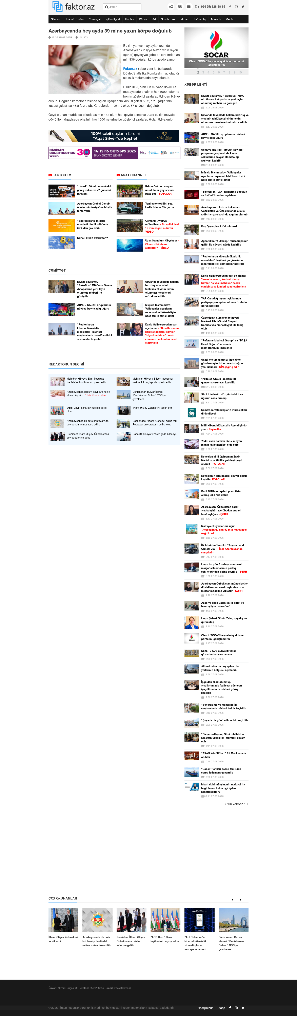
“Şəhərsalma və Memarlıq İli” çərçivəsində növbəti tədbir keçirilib (223, 706)
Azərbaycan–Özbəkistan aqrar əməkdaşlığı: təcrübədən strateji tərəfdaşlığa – (221, 510)
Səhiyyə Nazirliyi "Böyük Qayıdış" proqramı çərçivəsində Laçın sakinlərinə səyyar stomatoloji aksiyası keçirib (222, 155)
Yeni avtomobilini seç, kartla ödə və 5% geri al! (160, 205)
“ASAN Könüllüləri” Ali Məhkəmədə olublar (223, 755)
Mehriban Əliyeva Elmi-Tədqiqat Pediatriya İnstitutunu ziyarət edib (86, 380)
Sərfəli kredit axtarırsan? (92, 238)
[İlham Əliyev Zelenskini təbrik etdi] (63, 925)
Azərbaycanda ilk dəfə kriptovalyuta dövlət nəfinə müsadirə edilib (87, 422)
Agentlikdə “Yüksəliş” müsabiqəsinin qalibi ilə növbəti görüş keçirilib (224, 242)
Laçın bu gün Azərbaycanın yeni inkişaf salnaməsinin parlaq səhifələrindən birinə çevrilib (224, 568)
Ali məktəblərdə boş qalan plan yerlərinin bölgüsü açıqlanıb (220, 668)
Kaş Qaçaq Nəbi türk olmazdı (219, 226)
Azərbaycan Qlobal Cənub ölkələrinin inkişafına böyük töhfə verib (94, 207)
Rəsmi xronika (74, 19)
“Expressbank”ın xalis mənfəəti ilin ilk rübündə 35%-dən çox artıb (92, 224)
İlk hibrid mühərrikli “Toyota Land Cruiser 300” (222, 548)
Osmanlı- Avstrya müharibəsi (162, 226)
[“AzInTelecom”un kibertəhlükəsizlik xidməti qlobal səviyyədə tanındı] (199, 929)
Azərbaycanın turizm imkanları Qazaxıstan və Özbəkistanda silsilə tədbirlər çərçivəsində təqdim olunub (224, 210)
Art (154, 19)
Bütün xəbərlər (234, 804)
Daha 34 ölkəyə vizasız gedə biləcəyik (155, 434)
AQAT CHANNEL (134, 175)
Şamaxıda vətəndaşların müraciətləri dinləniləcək (224, 411)
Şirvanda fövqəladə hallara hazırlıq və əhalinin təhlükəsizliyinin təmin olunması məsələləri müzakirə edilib (162, 289)
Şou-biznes (168, 19)
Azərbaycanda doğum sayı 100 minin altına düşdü (88, 393)
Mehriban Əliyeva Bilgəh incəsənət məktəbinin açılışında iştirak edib (153, 380)
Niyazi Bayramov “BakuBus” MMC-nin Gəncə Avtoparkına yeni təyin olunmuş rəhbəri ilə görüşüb (94, 289)
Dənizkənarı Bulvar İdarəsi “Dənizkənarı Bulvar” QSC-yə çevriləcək (149, 395)
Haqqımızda (205, 1008)
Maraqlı (216, 19)
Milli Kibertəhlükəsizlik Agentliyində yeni (223, 427)
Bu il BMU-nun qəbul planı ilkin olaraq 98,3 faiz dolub (221, 493)
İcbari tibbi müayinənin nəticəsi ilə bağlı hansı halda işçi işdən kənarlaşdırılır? (223, 788)
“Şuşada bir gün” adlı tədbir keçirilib (224, 720)
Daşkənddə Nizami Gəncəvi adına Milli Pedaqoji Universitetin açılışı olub (155, 422)
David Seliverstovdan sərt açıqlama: (162, 333)
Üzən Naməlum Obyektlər (162, 244)
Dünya (143, 19)
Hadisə (129, 19)
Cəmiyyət (95, 19)
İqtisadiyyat (113, 19)
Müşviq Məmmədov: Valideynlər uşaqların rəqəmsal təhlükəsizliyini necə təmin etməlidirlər (161, 310)
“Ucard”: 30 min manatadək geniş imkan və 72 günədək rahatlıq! (94, 190)
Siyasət (55, 19)
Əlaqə (221, 1008)
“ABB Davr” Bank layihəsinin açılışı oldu (87, 409)
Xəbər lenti (195, 84)
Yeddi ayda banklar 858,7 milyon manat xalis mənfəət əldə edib (221, 442)
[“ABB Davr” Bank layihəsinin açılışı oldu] (165, 925)
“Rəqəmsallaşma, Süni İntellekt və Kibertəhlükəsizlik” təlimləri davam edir (223, 737)
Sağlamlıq (200, 19)
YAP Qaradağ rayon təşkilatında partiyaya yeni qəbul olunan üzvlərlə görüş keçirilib (224, 302)
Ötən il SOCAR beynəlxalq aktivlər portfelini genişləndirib (222, 637)
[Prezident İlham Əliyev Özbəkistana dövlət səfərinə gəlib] (131, 927)
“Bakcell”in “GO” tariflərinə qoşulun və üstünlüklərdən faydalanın (224, 193)
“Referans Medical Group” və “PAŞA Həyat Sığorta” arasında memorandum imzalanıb (224, 344)
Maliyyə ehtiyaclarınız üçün (224, 529)
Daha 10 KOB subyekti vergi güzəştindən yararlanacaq (218, 652)
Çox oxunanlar (62, 898)
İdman (184, 19)
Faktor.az (130, 68)
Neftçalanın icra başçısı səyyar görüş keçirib (224, 477)
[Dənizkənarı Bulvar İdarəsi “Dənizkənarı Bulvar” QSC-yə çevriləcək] (234, 929)
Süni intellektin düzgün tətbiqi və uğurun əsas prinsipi (222, 396)
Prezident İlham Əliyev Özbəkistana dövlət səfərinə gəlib (88, 435)
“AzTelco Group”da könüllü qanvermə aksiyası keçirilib (218, 380)
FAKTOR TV (62, 175)
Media (230, 19)
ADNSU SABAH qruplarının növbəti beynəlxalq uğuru (94, 306)
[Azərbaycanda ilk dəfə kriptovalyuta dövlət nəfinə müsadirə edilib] (97, 927)
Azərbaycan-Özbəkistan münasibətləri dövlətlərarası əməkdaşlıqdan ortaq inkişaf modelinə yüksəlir (225, 587)
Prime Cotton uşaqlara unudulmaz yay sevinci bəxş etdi (159, 190)
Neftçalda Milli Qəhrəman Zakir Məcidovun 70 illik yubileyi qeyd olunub (221, 460)
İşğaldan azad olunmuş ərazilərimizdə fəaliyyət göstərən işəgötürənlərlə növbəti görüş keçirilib (221, 687)
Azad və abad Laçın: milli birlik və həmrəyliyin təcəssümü (222, 604)
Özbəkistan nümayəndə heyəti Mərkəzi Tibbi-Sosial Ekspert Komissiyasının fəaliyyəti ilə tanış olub (222, 323)
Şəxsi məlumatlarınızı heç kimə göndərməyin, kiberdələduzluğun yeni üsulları (222, 363)
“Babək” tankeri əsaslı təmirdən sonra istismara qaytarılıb (221, 770)
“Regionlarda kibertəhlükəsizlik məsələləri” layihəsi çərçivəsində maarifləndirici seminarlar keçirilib (94, 332)
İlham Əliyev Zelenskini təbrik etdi (152, 407)
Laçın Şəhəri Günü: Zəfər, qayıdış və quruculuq (224, 620)
